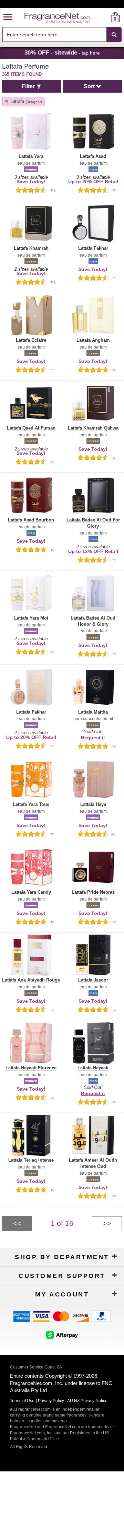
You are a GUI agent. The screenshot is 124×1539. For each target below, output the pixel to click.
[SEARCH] (114, 34)
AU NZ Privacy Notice (87, 1400)
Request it (93, 737)
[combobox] (62, 34)
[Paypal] (102, 1316)
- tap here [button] (62, 52)
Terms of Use (22, 1400)
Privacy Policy (51, 1400)
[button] (7, 17)
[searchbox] (54, 34)
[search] (104, 17)
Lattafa (25, 101)
